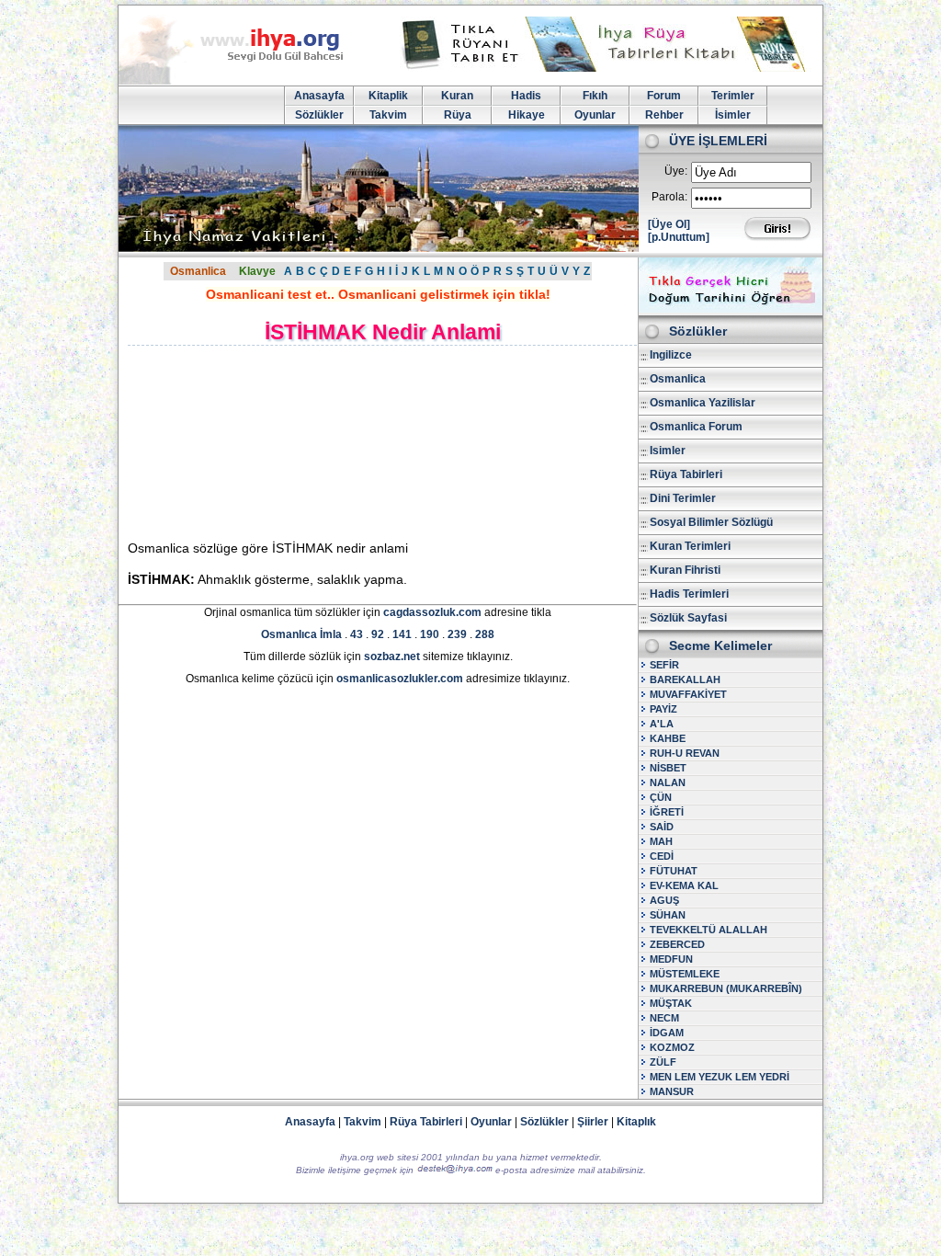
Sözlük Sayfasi (688, 617)
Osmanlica (198, 271)
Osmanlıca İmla (301, 634)
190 (429, 634)
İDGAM (667, 1032)
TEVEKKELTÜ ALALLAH (708, 929)
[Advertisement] (285, 442)
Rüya (457, 114)
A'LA (662, 723)
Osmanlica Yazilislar (702, 402)
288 (484, 634)
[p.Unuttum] (678, 237)
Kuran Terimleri (690, 546)
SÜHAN (668, 914)
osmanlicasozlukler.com (399, 678)
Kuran (457, 95)
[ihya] (248, 80)
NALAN (668, 782)
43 (356, 634)
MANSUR (672, 1091)
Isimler (668, 450)
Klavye (257, 271)
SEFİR (664, 664)
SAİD (662, 826)
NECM (664, 1017)
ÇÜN (661, 797)
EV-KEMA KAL (684, 885)
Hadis (526, 95)
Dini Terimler (683, 498)
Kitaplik (388, 95)
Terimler (732, 95)
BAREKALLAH (685, 679)
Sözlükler (319, 114)
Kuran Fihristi (685, 570)
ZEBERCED (677, 944)
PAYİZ (663, 708)
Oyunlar (595, 114)
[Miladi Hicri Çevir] (730, 309)
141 (402, 634)
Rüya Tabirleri (686, 474)
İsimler (733, 114)
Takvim (388, 114)
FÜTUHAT (673, 870)
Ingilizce (671, 354)
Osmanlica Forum (696, 426)
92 (377, 634)
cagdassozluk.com (432, 612)
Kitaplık (636, 1121)
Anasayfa (319, 95)
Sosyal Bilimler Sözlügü (711, 522)
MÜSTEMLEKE (685, 973)
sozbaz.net (392, 656)
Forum (664, 95)
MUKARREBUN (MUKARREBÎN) (726, 988)
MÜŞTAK (671, 1003)
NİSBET (668, 767)
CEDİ (662, 856)
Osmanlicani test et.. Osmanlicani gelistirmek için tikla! (378, 294)
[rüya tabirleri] (607, 68)
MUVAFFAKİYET (688, 694)
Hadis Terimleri (689, 594)
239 (457, 634)
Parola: (669, 196)
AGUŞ (664, 900)
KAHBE (668, 738)
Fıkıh (595, 95)
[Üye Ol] (669, 224)
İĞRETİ (667, 811)
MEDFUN (671, 959)
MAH (661, 841)
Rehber (664, 114)
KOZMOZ (672, 1047)
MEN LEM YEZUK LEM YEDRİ (719, 1076)
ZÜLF (663, 1062)
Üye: (675, 171)
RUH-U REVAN (685, 753)
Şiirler (592, 1121)
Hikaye (526, 114)
